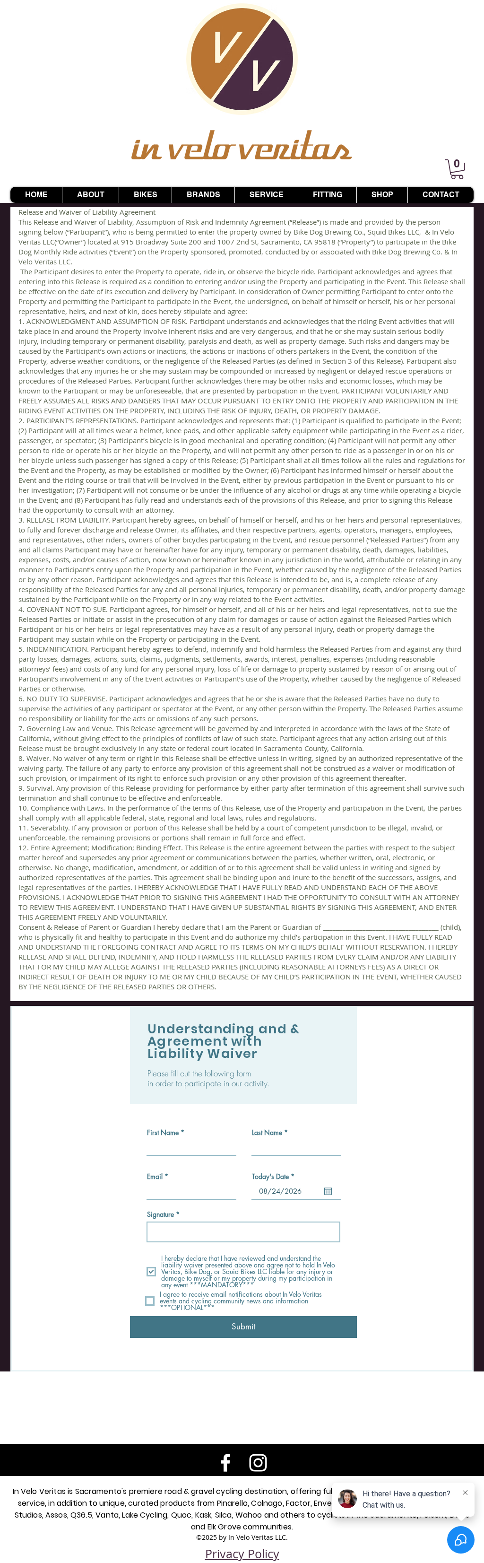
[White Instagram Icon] (258, 1463)
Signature (160, 1214)
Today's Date (275, 1176)
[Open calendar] (328, 1191)
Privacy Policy (242, 1554)
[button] (457, 169)
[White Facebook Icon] (225, 1463)
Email (155, 1176)
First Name (163, 1132)
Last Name (267, 1132)
